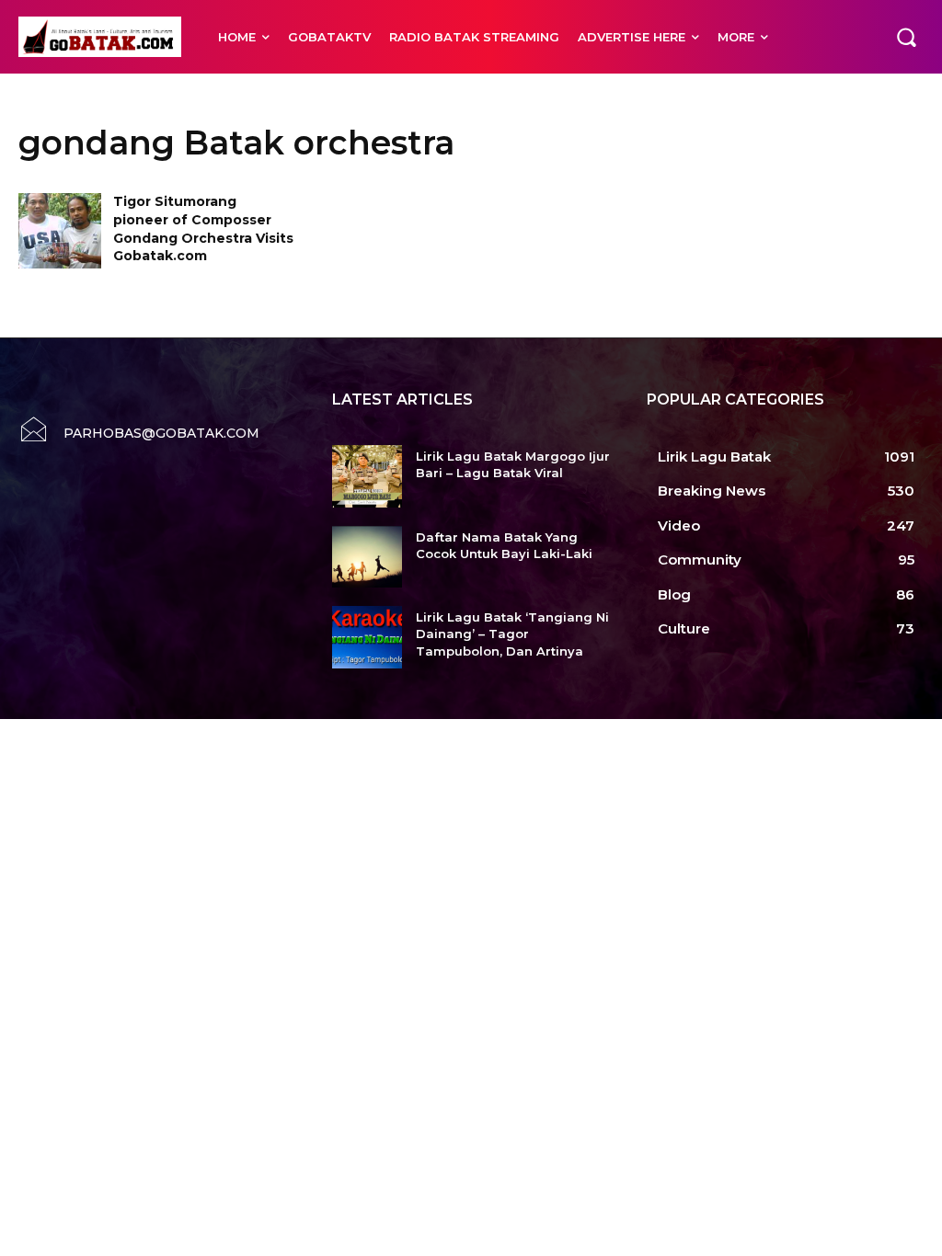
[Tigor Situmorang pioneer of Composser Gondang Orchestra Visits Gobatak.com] (59, 230)
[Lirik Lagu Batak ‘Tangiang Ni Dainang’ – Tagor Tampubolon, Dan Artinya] (366, 637)
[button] (906, 36)
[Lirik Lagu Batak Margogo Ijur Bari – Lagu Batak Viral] (366, 476)
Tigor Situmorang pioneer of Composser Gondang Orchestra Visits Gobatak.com (203, 228)
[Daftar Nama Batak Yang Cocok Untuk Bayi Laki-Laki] (366, 557)
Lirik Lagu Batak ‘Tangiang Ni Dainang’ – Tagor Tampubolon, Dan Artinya (512, 633)
